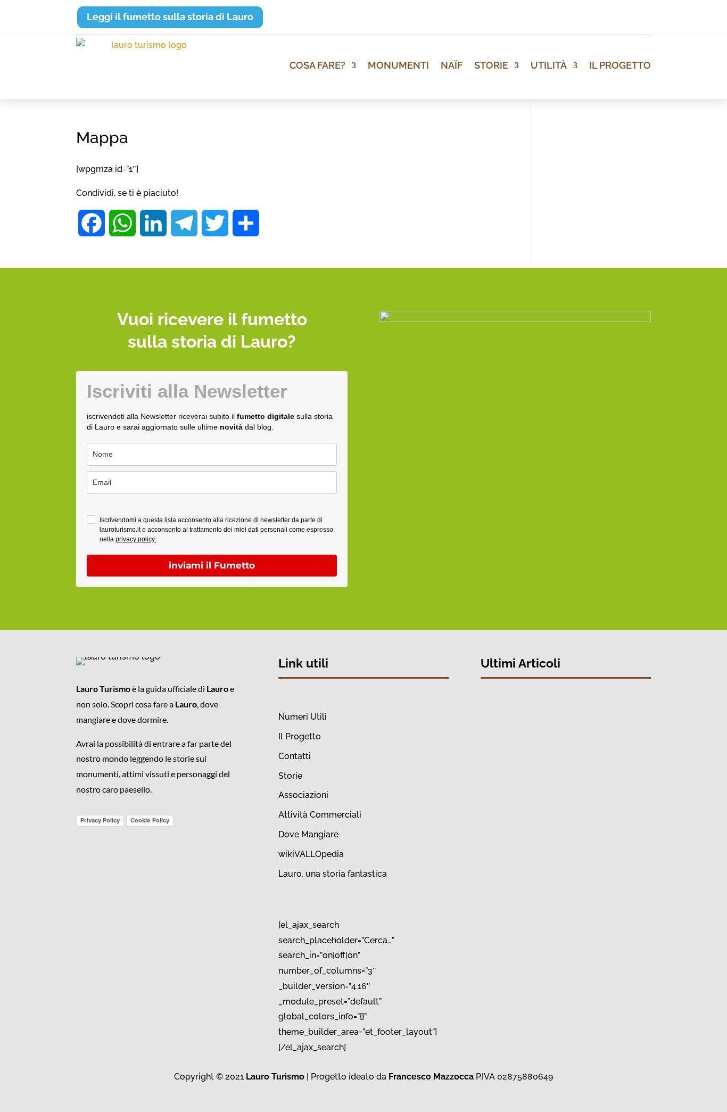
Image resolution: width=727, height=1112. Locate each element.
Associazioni (303, 795)
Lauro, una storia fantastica (332, 874)
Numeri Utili (302, 717)
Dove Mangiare (308, 834)
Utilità (549, 65)
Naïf (451, 65)
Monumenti (398, 65)
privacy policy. (135, 539)
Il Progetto (620, 65)
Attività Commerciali (319, 815)
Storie (491, 65)
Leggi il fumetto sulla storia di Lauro (170, 16)
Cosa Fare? (317, 65)
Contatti (294, 756)
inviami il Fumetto (212, 565)
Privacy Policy (100, 820)
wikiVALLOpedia (311, 854)
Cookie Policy (149, 820)
